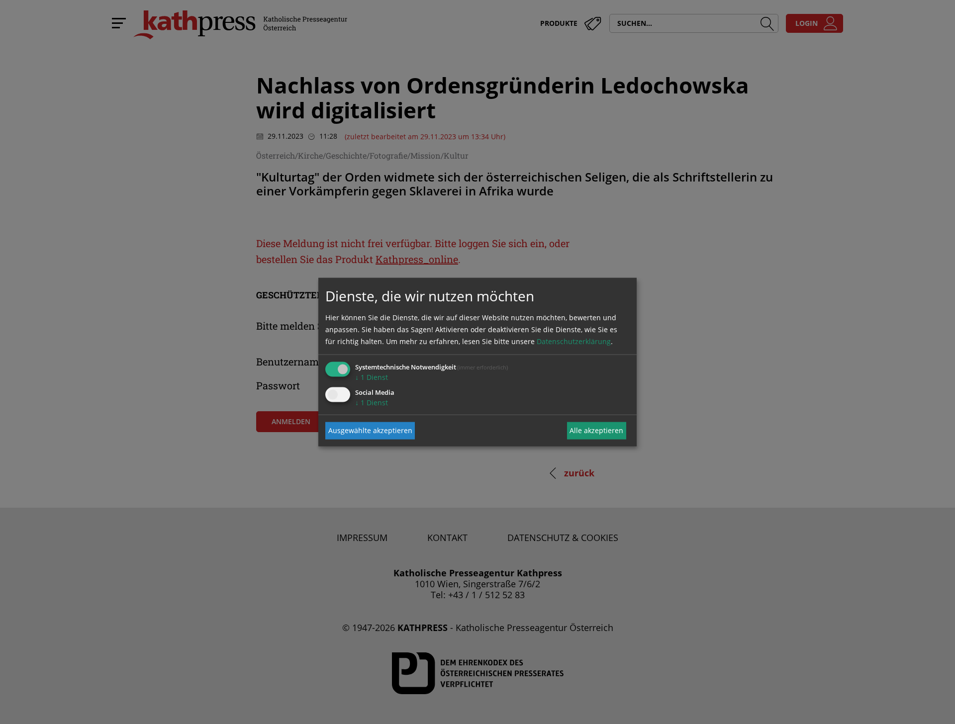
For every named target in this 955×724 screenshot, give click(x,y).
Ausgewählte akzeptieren (370, 430)
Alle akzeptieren (596, 430)
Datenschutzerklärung (574, 341)
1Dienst (371, 376)
